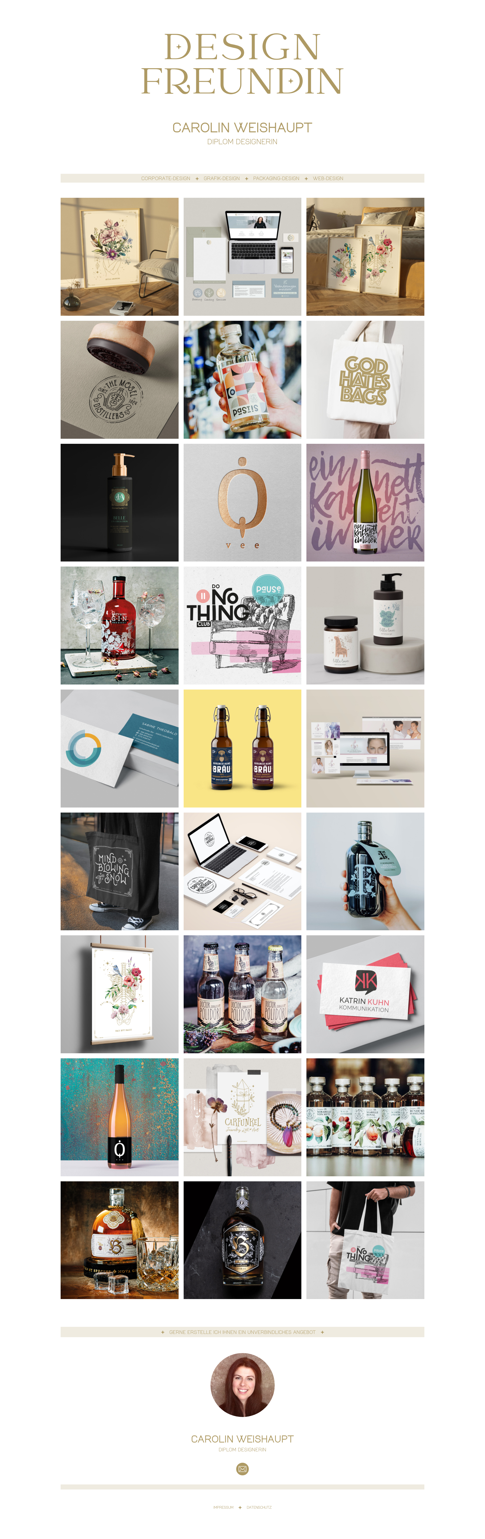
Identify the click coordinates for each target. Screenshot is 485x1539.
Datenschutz (259, 1507)
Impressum (223, 1507)
